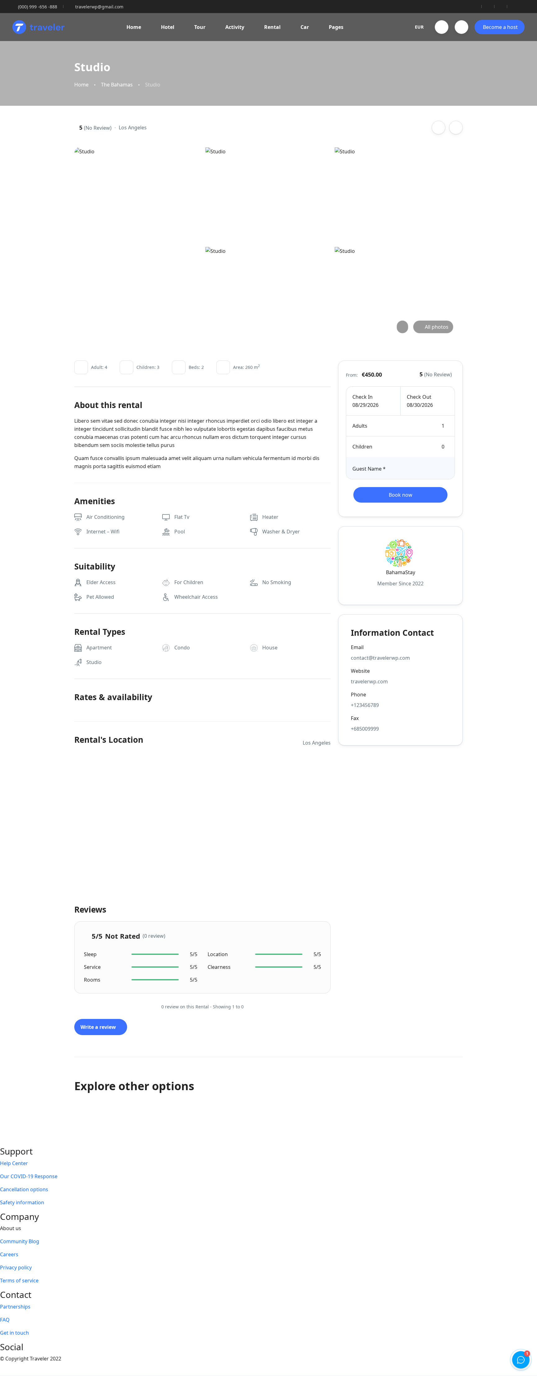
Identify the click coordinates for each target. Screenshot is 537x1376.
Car (305, 27)
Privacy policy (16, 1267)
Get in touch (14, 1332)
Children (362, 446)
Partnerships (15, 1306)
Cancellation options (24, 1189)
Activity (234, 27)
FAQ (5, 1319)
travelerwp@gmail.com (99, 7)
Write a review (98, 1027)
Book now (400, 494)
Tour (199, 27)
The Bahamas (117, 84)
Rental (272, 27)
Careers (9, 1254)
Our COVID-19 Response (28, 1176)
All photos (436, 326)
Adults (359, 425)
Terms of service (19, 1280)
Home (133, 27)
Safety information (22, 1202)
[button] (441, 27)
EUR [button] (419, 27)
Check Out (419, 396)
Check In (362, 396)
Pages (336, 27)
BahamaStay (400, 572)
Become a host (500, 27)
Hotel (167, 27)
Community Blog (19, 1241)
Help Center (14, 1163)
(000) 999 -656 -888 (37, 7)
